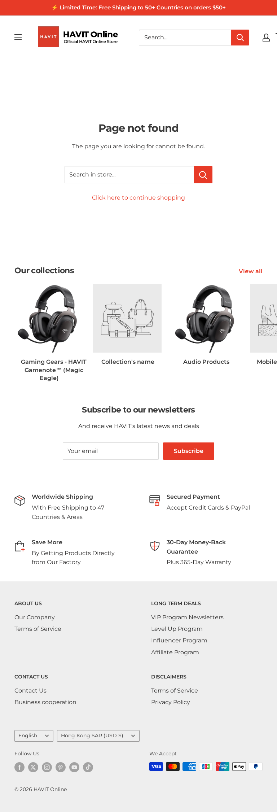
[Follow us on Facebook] (19, 767)
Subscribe (188, 451)
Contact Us (30, 690)
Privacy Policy (170, 702)
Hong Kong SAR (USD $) (92, 735)
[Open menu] (18, 37)
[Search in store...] (203, 174)
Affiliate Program (175, 652)
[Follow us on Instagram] (47, 767)
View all (251, 271)
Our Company (34, 617)
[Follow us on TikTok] (88, 767)
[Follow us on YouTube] (74, 767)
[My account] (266, 38)
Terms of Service (37, 628)
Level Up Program (177, 628)
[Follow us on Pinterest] (61, 767)
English (27, 735)
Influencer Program (179, 640)
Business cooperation (45, 702)
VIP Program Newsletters (187, 617)
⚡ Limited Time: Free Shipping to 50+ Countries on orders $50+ (138, 7)
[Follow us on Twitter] (33, 767)
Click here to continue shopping (138, 197)
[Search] (240, 37)
